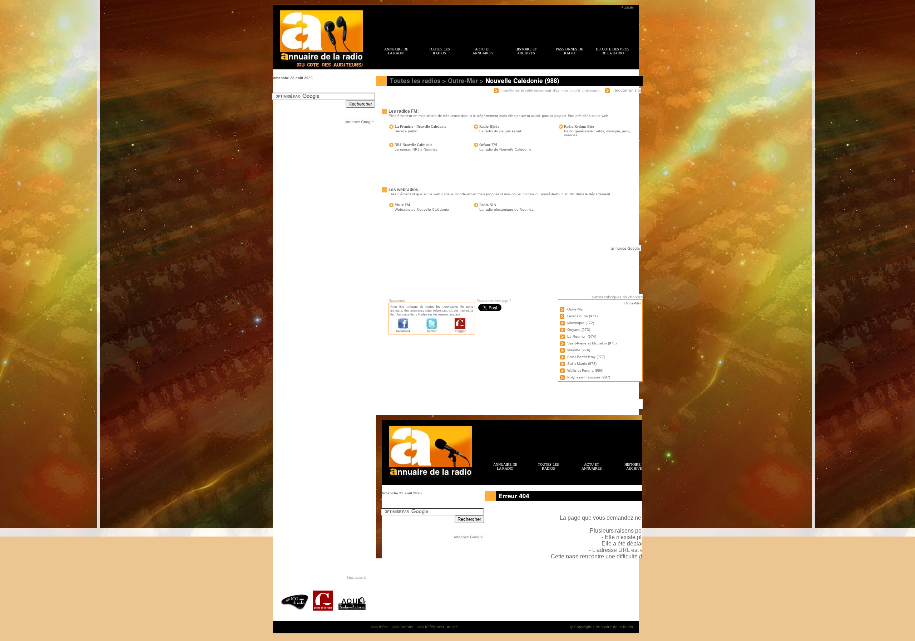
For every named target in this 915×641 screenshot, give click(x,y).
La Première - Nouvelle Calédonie (420, 126)
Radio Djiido (489, 126)
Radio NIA (487, 205)
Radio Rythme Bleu (579, 126)
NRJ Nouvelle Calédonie (413, 145)
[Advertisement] (504, 25)
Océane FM (488, 145)
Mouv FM (402, 205)
